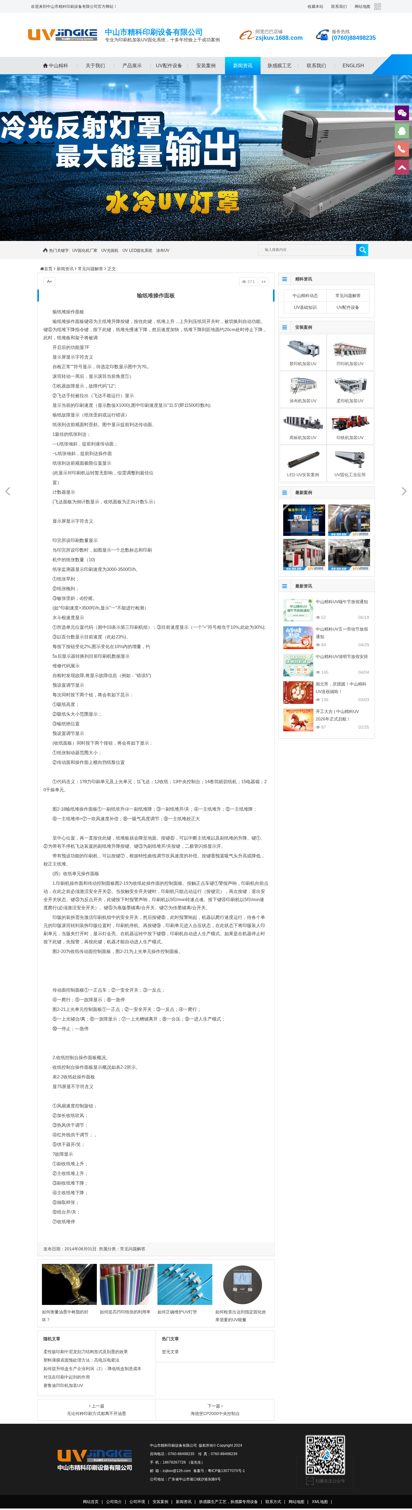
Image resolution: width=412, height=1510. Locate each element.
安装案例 (206, 65)
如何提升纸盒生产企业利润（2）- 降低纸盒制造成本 (92, 1368)
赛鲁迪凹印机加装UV (63, 1385)
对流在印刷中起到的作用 (66, 1377)
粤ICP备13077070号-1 (226, 1471)
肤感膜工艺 (280, 65)
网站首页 (91, 1501)
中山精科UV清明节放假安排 (342, 656)
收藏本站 (315, 6)
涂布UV (163, 250)
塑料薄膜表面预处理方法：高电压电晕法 (81, 1360)
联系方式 (273, 1501)
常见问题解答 (90, 268)
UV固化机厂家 (84, 250)
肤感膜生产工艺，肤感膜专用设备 (228, 1501)
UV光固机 (110, 250)
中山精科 (58, 65)
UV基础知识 (305, 307)
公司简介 (114, 1501)
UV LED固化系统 (137, 250)
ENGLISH (353, 65)
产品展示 (132, 65)
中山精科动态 (305, 295)
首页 (48, 268)
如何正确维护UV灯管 (177, 1311)
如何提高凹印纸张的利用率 (125, 1311)
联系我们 (339, 6)
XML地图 (320, 1501)
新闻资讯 (242, 65)
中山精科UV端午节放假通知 (342, 601)
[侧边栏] (263, 281)
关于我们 (95, 65)
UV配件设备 (169, 65)
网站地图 (362, 6)
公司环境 (137, 1501)
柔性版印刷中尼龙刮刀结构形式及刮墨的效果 (85, 1351)
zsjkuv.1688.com (279, 37)
